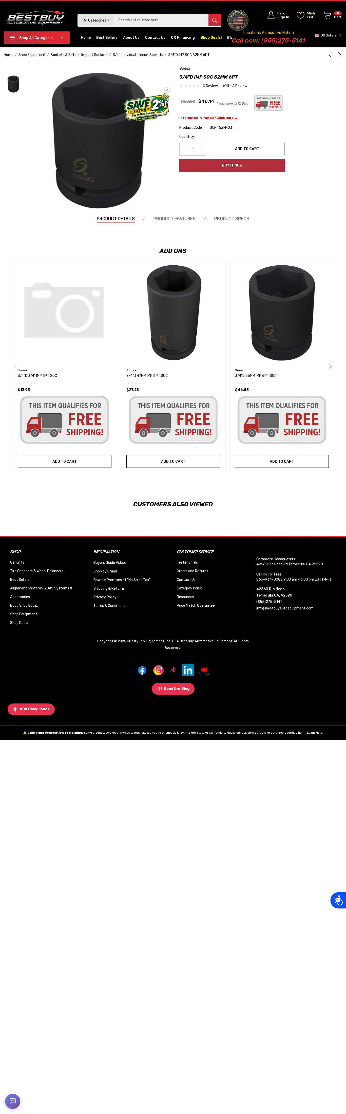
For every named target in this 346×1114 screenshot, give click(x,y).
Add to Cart (247, 149)
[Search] (214, 20)
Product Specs (231, 218)
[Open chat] (12, 1101)
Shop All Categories (36, 38)
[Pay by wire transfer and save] (146, 108)
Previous (15, 366)
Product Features (174, 218)
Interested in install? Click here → (208, 117)
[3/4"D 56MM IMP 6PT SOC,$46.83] (282, 312)
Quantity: (187, 136)
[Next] (338, 54)
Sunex (184, 68)
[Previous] (330, 54)
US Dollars (328, 35)
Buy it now (232, 165)
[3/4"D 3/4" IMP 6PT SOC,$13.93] (64, 312)
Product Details (116, 218)
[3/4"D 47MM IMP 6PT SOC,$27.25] (173, 312)
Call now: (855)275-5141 (268, 40)
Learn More (314, 732)
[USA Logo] (237, 20)
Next (331, 366)
